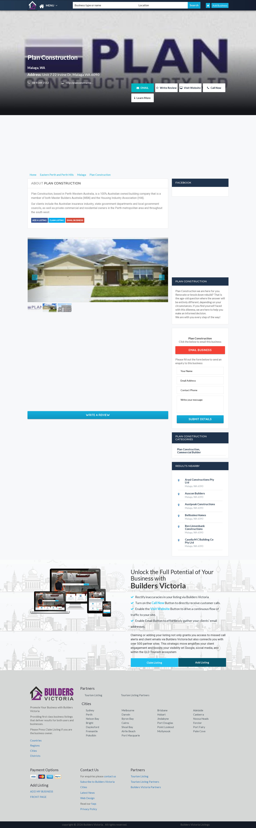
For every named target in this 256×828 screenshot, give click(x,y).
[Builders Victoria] (47, 6)
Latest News (87, 792)
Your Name (186, 371)
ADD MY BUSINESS (41, 791)
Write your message (192, 399)
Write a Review (98, 415)
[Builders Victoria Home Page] (208, 5)
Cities (33, 750)
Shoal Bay (127, 727)
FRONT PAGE (38, 796)
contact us (110, 776)
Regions (35, 745)
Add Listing (202, 662)
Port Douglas (165, 722)
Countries (36, 740)
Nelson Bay (92, 718)
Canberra (198, 714)
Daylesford (92, 727)
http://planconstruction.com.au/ (83, 82)
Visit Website (192, 87)
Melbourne (128, 710)
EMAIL (144, 87)
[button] (38, 270)
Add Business (219, 5)
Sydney (90, 710)
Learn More (143, 97)
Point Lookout (165, 727)
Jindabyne (163, 718)
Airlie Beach (128, 731)
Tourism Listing (93, 695)
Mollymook (163, 731)
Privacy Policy (88, 809)
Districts (35, 755)
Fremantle (92, 731)
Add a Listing (39, 220)
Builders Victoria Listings (195, 824)
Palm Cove (199, 731)
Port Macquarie (131, 735)
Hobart (161, 714)
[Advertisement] (128, 148)
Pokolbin (91, 735)
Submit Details (200, 419)
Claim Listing (57, 220)
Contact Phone (189, 390)
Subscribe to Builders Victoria (97, 781)
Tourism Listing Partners (135, 695)
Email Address (188, 380)
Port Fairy (199, 727)
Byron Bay (128, 718)
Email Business (75, 220)
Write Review (168, 87)
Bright (89, 722)
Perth (89, 714)
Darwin (126, 714)
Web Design (87, 798)
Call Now (215, 87)
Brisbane (162, 710)
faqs (93, 803)
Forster (197, 722)
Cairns (125, 722)
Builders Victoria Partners (146, 787)
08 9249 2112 (40, 82)
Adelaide (198, 710)
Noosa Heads (201, 718)
